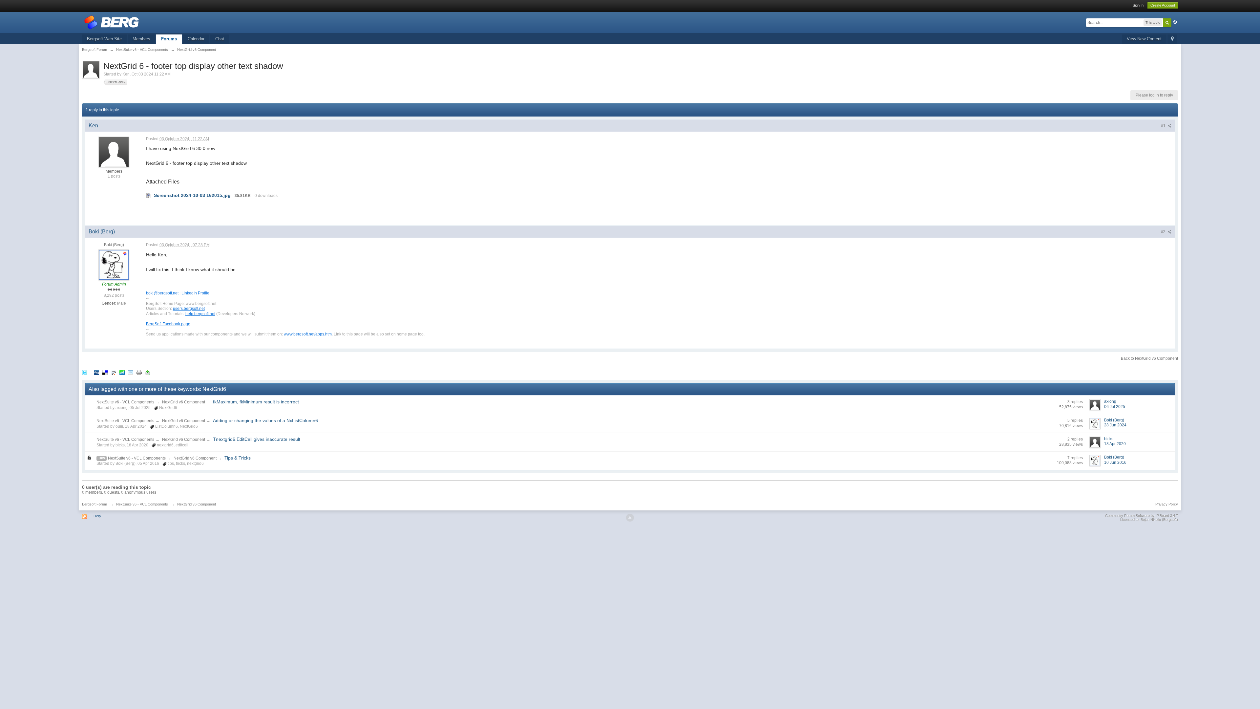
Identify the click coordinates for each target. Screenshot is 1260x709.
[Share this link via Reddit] (113, 372)
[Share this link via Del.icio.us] (105, 372)
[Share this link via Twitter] (84, 372)
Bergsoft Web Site (104, 38)
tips (101, 458)
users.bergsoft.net (189, 308)
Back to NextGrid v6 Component (1149, 358)
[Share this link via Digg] (96, 372)
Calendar (196, 38)
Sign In (1138, 5)
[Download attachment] (148, 195)
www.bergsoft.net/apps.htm (308, 334)
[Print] (139, 372)
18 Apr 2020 (1115, 443)
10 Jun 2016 (1115, 462)
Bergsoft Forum (94, 504)
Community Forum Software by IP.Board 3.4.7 (1141, 516)
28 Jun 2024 (1115, 425)
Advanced (1175, 22)
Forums (169, 38)
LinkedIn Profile (195, 293)
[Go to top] (630, 518)
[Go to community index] (111, 21)
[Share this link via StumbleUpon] (122, 372)
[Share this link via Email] (130, 372)
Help (97, 516)
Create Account (1162, 5)
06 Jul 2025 (1114, 406)
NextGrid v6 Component (183, 402)
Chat (219, 38)
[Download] (147, 372)
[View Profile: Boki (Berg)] (113, 264)
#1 (1163, 125)
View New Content (1144, 38)
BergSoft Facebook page (168, 324)
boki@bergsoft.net (162, 293)
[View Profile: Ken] (113, 151)
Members (141, 38)
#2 (1163, 231)
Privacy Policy (1166, 504)
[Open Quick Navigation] (1172, 39)
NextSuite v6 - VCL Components (125, 402)
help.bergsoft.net (200, 314)
